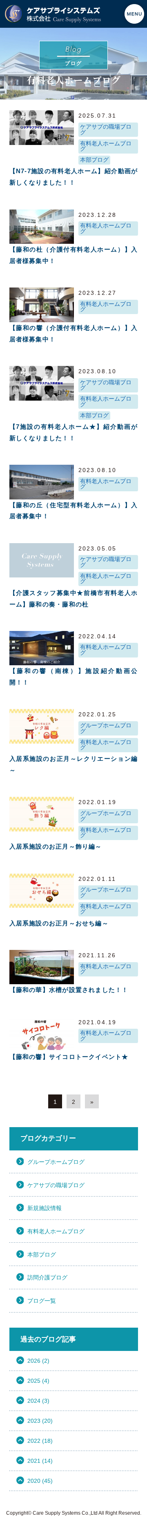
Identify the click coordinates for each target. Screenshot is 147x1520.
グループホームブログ (105, 728)
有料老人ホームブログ (105, 146)
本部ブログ (94, 160)
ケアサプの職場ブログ (105, 130)
